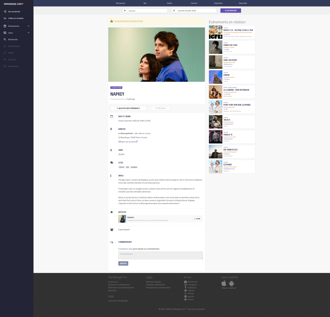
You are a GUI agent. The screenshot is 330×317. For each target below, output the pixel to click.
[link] (232, 32)
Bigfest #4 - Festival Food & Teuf (238, 30)
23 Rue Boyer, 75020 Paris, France (132, 137)
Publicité (112, 290)
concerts (153, 200)
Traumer (248, 36)
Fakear (226, 75)
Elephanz (226, 111)
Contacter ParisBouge (118, 300)
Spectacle (243, 3)
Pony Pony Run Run (235, 111)
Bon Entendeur (228, 96)
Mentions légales (153, 281)
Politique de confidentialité (158, 287)
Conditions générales (155, 284)
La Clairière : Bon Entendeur (236, 90)
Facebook (191, 287)
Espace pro (113, 281)
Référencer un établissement (121, 287)
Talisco (227, 120)
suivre (198, 219)
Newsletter (192, 281)
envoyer (123, 263)
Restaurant (120, 3)
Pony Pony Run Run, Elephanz (237, 105)
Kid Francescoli (231, 150)
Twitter (190, 290)
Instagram (192, 284)
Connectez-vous (125, 248)
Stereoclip (243, 36)
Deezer (190, 299)
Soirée (169, 3)
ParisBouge (131, 99)
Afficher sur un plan (126, 141)
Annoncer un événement (119, 284)
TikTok (190, 293)
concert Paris (116, 87)
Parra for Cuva (230, 45)
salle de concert (144, 133)
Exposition (218, 3)
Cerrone (236, 36)
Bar (145, 3)
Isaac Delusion (230, 60)
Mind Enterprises (229, 36)
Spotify (190, 296)
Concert (194, 3)
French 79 (228, 135)
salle (136, 133)
